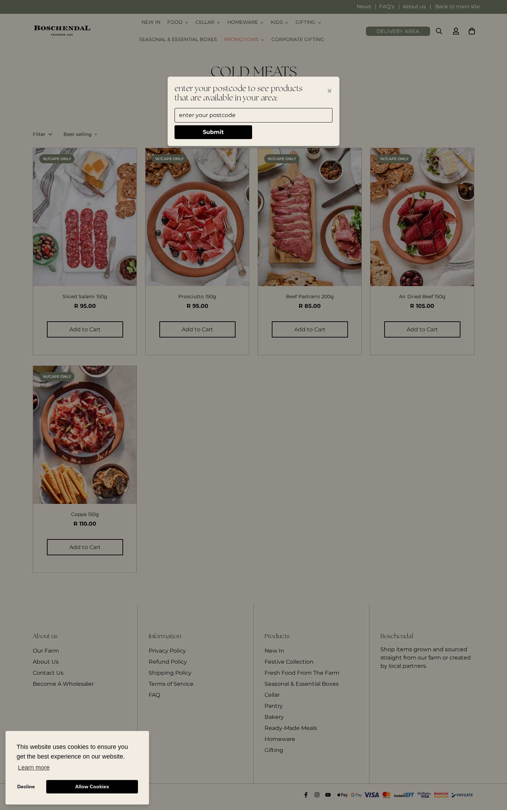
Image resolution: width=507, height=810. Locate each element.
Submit (213, 132)
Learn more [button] (34, 767)
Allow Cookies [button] (92, 786)
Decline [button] (26, 786)
